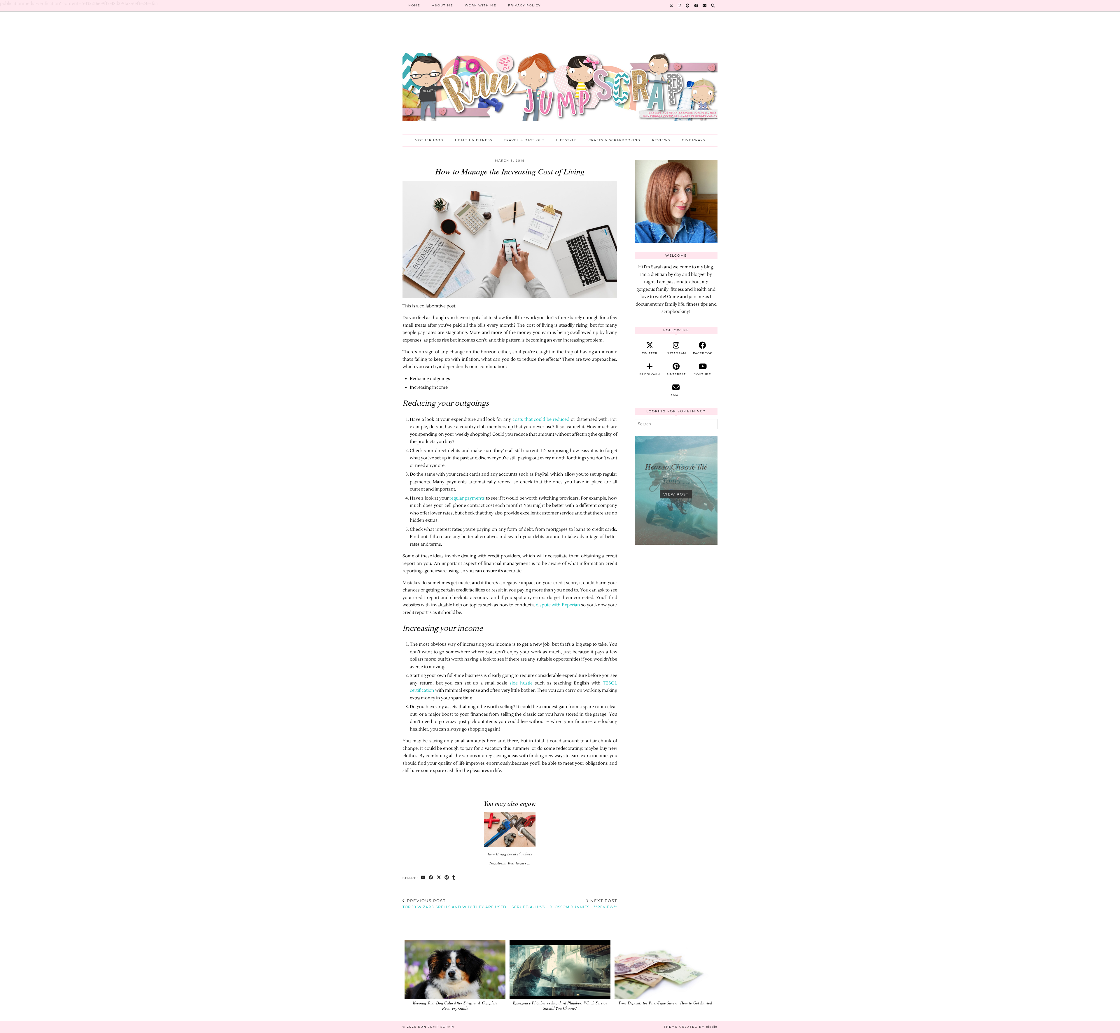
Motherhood (429, 140)
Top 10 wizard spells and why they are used (454, 903)
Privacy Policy (524, 5)
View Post (676, 494)
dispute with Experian (558, 605)
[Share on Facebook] (431, 878)
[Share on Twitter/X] (439, 878)
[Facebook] (696, 5)
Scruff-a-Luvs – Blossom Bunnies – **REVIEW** (564, 903)
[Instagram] (680, 5)
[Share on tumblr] (454, 878)
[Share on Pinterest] (447, 878)
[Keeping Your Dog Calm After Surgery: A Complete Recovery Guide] (455, 969)
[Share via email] (423, 878)
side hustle (521, 683)
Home (414, 5)
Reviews (661, 140)
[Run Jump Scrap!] (560, 78)
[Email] (705, 5)
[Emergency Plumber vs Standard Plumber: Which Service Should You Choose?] (560, 969)
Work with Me (480, 5)
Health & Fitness (473, 140)
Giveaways (693, 140)
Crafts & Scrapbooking (614, 140)
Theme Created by (691, 1027)
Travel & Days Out (524, 140)
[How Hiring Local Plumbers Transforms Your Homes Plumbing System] (510, 829)
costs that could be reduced (541, 419)
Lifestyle (566, 140)
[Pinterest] (688, 5)
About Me (442, 5)
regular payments (467, 498)
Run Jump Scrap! (436, 1027)
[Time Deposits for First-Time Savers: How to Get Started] (665, 969)
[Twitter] (671, 5)
